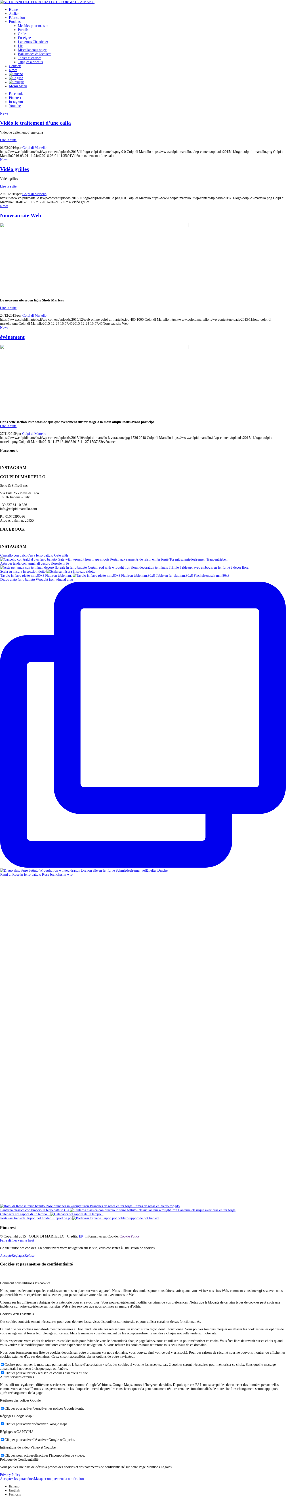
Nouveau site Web (20, 215)
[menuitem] (147, 10)
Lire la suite (8, 140)
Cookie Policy (130, 1236)
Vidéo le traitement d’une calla (35, 123)
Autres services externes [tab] (17, 1377)
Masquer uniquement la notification (59, 1479)
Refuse (29, 1255)
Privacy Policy (10, 1475)
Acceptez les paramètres (17, 1479)
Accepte (6, 1255)
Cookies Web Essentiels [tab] (17, 1314)
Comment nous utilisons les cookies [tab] (25, 1283)
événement (12, 337)
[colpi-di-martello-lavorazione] (94, 348)
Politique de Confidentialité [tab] (19, 1459)
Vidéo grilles (14, 169)
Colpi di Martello (34, 147)
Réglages (18, 1255)
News (4, 113)
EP (81, 1236)
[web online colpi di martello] (94, 226)
